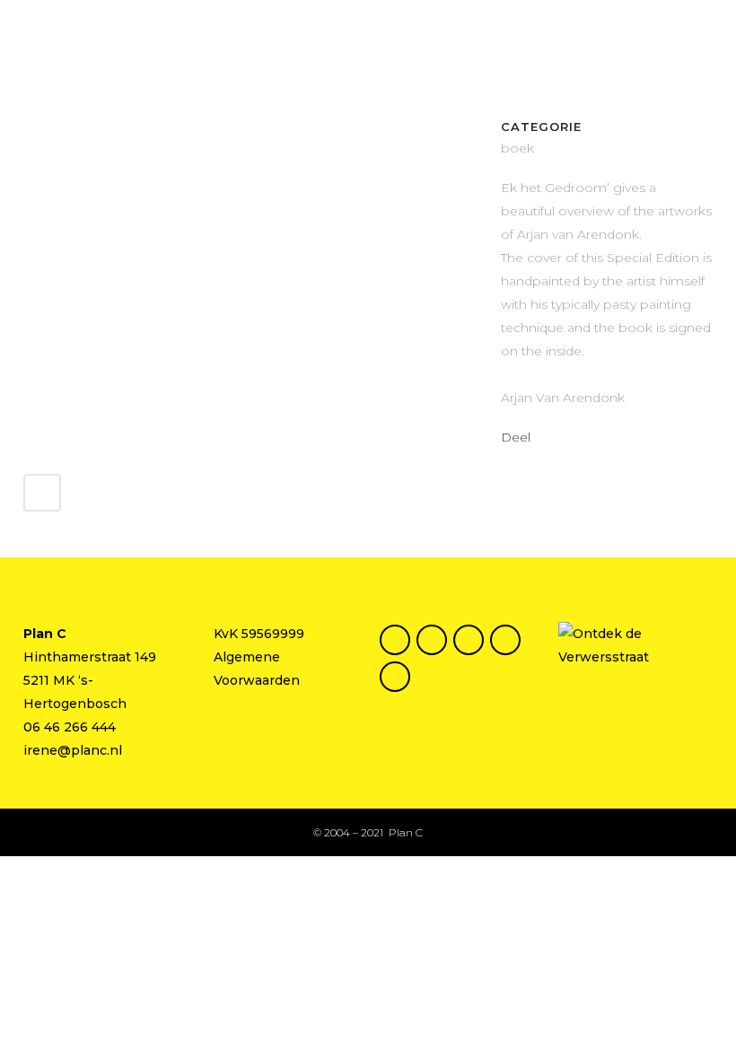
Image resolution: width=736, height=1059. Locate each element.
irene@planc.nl (72, 750)
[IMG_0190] (25, 128)
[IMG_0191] (29, 128)
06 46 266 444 (69, 727)
